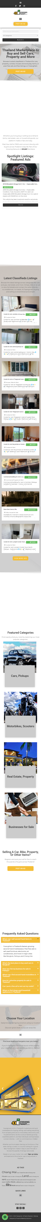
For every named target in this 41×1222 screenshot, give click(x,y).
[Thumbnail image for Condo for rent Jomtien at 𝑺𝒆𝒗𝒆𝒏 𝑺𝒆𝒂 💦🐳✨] (20, 303)
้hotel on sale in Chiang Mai (27, 1185)
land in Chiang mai (34, 1176)
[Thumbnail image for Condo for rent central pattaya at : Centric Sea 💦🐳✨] (20, 336)
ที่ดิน (8, 1185)
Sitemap (36, 1216)
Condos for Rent (10, 317)
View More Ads (20, 558)
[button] (20, 2)
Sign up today (33, 1154)
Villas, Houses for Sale (12, 512)
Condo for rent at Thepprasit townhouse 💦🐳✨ (18, 379)
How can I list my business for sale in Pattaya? (16, 970)
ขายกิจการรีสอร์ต (10, 1182)
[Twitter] (20, 1208)
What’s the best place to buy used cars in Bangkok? (17, 964)
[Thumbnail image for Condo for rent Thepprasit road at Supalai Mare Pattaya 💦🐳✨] (20, 401)
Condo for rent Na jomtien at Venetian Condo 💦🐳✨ (20, 444)
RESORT (8, 1179)
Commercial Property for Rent (14, 480)
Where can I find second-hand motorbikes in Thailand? (19, 975)
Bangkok (9, 956)
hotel (18, 1172)
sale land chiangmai (26, 1179)
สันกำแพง (18, 1185)
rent (4, 1179)
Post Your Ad (7, 144)
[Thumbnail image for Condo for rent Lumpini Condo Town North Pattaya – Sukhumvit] (20, 531)
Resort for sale (15, 1179)
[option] (20, 184)
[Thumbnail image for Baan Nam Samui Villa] (20, 499)
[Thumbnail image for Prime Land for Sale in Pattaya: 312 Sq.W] (20, 172)
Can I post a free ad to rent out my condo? (18, 986)
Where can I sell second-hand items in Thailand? (17, 940)
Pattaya (17, 956)
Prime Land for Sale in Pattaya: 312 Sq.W (16, 184)
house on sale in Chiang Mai (14, 1176)
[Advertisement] (20, 107)
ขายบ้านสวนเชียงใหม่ (29, 1182)
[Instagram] (23, 1208)
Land (25, 1176)
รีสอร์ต (13, 1185)
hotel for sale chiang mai (27, 1172)
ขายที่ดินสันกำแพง (20, 1182)
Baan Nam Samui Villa (10, 509)
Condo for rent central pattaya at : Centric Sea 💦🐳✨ (20, 347)
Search (21, 40)
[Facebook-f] (17, 1208)
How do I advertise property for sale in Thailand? (16, 981)
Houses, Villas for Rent (12, 382)
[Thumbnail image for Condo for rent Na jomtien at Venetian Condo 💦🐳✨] (20, 433)
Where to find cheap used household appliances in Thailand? (16, 991)
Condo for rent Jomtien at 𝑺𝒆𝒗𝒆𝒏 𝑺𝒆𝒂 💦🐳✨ (17, 314)
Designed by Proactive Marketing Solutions (20, 1218)
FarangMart (7, 946)
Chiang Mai (28, 956)
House (4, 1176)
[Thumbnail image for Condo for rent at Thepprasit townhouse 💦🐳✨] (20, 368)
